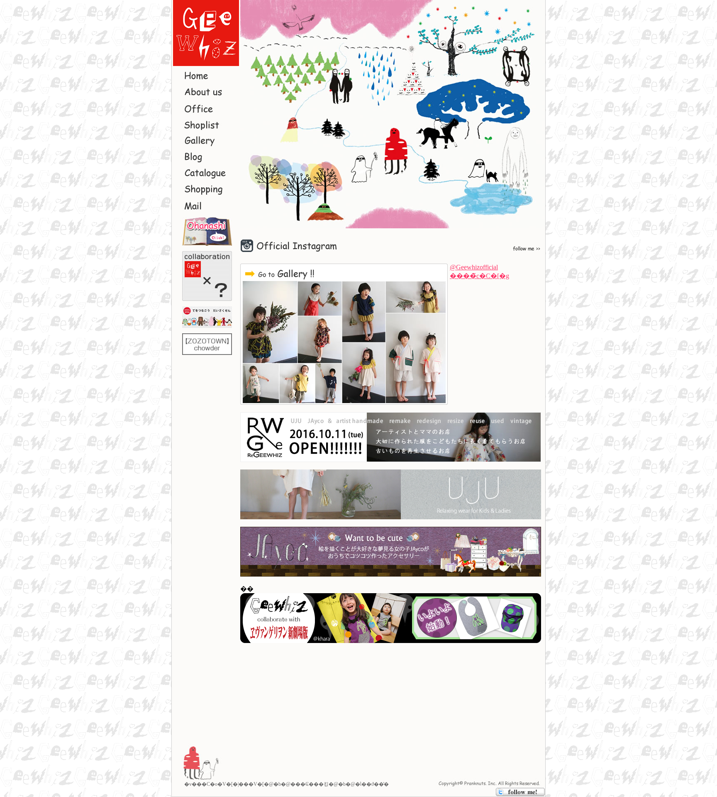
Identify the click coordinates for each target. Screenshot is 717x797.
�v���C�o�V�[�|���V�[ (224, 784)
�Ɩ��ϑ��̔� (372, 784)
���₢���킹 (309, 784)
